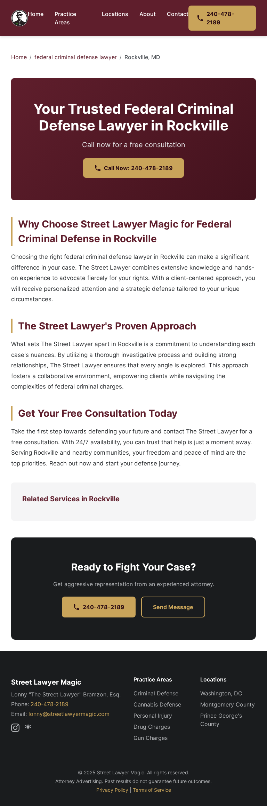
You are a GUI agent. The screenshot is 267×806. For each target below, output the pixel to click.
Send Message (173, 607)
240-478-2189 (220, 18)
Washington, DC (221, 693)
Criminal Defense (156, 693)
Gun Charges (151, 737)
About (147, 13)
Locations (115, 13)
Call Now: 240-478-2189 (138, 168)
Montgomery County (227, 704)
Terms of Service (152, 790)
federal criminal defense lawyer (75, 57)
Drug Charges (152, 726)
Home (35, 13)
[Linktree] (29, 728)
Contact (177, 13)
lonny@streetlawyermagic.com (69, 713)
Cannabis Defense (157, 704)
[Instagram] (15, 728)
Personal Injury (153, 715)
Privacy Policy (112, 790)
